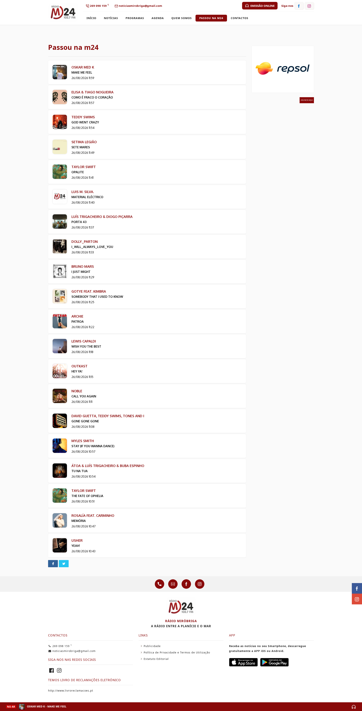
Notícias (111, 18)
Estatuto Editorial (156, 659)
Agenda (158, 18)
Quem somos (181, 18)
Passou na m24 (211, 18)
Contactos (239, 18)
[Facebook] (51, 671)
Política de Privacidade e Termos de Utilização (177, 652)
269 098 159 (99, 5)
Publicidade (152, 646)
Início (91, 18)
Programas (135, 18)
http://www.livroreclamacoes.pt (70, 690)
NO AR (11, 706)
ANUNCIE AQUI (307, 100)
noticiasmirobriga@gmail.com (140, 6)
